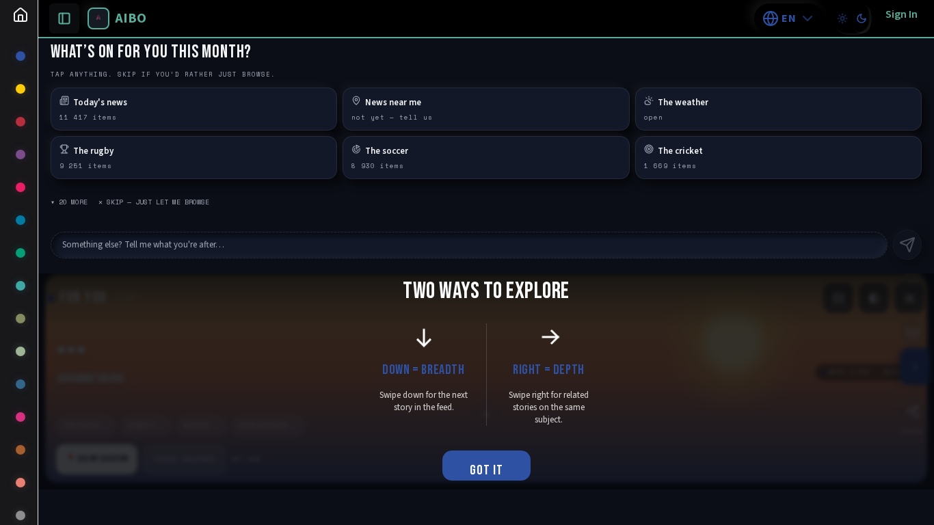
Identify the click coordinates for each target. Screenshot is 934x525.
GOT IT (486, 470)
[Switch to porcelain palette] (842, 18)
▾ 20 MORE (69, 202)
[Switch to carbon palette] (861, 18)
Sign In (901, 14)
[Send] (907, 245)
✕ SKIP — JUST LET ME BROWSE (153, 202)
